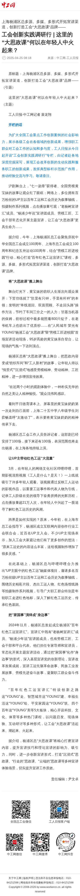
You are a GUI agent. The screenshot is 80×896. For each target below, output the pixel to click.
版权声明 (28, 878)
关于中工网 (15, 878)
